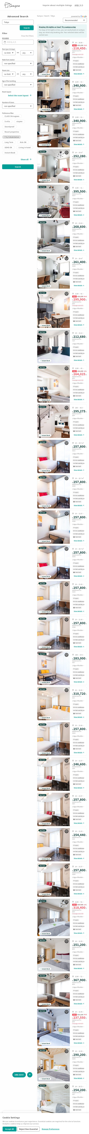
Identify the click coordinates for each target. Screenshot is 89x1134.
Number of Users (8, 102)
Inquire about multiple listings (57, 5)
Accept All (9, 1129)
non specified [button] (9, 63)
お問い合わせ (19, 1075)
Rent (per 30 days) (8, 49)
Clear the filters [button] (27, 36)
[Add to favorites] (66, 43)
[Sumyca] (12, 5)
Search (27, 27)
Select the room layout (18, 95)
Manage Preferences (50, 1129)
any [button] (23, 52)
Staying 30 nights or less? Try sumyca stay (57, 27)
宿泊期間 (5, 38)
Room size (5, 70)
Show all (24, 159)
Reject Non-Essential (28, 1129)
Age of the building (9, 81)
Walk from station (8, 60)
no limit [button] (7, 52)
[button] (75, 20)
